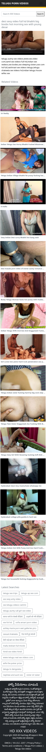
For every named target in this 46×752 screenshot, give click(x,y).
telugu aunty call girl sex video (17, 610)
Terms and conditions (12, 745)
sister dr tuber (33, 675)
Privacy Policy (33, 743)
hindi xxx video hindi (12, 651)
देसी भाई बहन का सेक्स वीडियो (13, 640)
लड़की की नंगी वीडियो (34, 616)
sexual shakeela (10, 634)
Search (40, 14)
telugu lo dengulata (12, 669)
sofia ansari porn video (26, 622)
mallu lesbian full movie (14, 645)
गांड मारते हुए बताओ (28, 634)
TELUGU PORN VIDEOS (14, 3)
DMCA (7, 743)
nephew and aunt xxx (13, 675)
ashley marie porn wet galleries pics (19, 628)
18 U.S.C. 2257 (19, 743)
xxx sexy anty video (12, 599)
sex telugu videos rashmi (14, 605)
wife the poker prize (12, 663)
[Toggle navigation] (41, 3)
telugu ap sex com (29, 593)
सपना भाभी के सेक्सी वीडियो (13, 616)
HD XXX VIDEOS (23, 730)
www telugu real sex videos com (18, 657)
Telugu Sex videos (23, 748)
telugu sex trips (10, 593)
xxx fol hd (7, 622)
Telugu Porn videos (33, 745)
